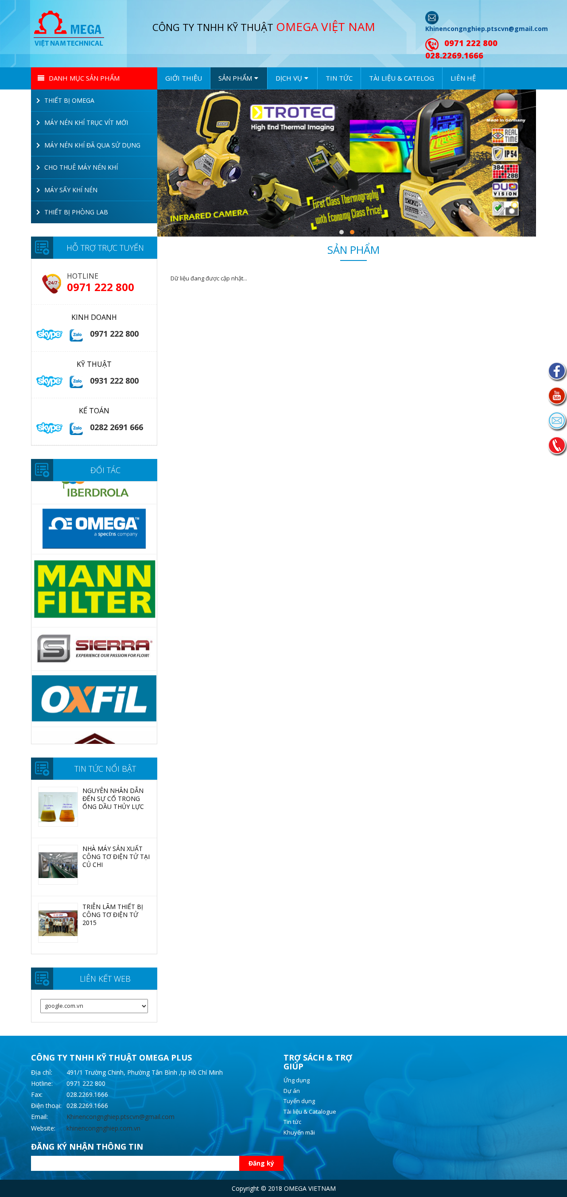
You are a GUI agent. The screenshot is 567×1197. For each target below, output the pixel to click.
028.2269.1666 (454, 55)
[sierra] (94, 597)
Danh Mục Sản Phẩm (84, 78)
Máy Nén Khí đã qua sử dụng (92, 145)
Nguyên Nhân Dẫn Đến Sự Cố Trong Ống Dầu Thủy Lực (113, 798)
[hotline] (557, 446)
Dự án (292, 1091)
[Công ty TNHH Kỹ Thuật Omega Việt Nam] (71, 28)
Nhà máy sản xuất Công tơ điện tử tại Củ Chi (116, 856)
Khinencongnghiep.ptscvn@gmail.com (486, 28)
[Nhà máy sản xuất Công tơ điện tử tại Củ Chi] (58, 865)
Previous (24, 612)
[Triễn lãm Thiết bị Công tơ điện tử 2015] (58, 923)
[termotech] (94, 713)
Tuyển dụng (299, 1101)
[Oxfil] (94, 647)
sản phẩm (235, 78)
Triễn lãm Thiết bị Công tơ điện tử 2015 (112, 914)
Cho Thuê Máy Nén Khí (81, 167)
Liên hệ (463, 78)
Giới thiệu (183, 78)
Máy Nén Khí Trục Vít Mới (86, 122)
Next (163, 612)
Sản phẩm (353, 251)
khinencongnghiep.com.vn (103, 1128)
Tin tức (339, 78)
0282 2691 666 (116, 427)
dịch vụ (289, 78)
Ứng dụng (297, 1080)
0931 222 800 (114, 380)
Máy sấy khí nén (70, 190)
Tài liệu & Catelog (401, 78)
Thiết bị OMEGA (69, 100)
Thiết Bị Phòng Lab (76, 212)
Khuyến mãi (299, 1132)
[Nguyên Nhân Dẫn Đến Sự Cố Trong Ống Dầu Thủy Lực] (58, 807)
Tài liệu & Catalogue (310, 1111)
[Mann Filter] (94, 539)
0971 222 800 (470, 43)
